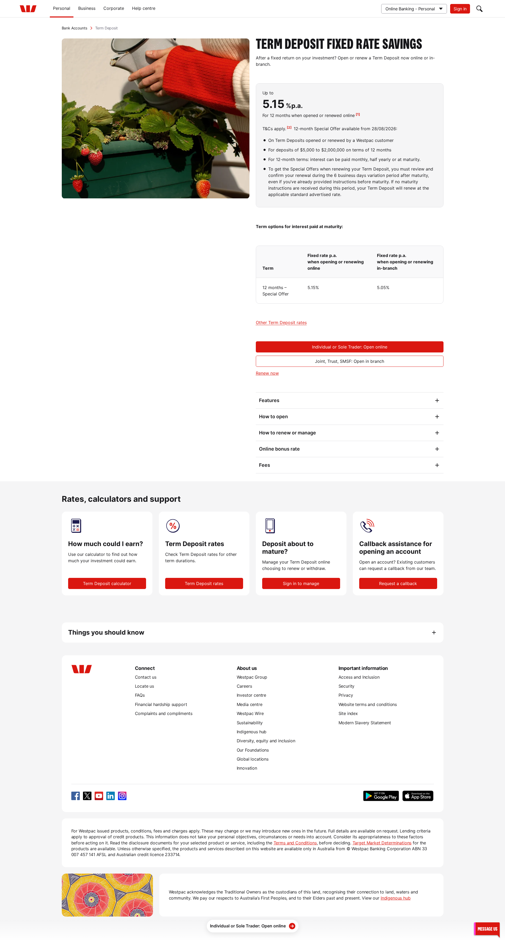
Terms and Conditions (295, 842)
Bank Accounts (74, 28)
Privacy (346, 695)
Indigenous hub (252, 731)
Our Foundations (253, 750)
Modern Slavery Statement (365, 722)
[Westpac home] (28, 8)
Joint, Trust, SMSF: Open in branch (349, 361)
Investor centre (251, 695)
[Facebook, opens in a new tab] (75, 796)
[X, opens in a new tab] (87, 796)
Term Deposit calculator (107, 583)
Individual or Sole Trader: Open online (349, 347)
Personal (61, 8)
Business (86, 8)
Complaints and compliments (163, 713)
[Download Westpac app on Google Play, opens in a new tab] (381, 796)
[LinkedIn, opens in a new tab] (110, 796)
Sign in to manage (301, 583)
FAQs (140, 695)
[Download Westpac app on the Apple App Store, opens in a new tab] (418, 796)
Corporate (113, 8)
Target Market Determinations (382, 842)
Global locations (253, 759)
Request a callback (398, 583)
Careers (244, 686)
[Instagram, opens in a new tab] (122, 796)
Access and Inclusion (359, 677)
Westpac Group (252, 677)
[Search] (479, 8)
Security (347, 686)
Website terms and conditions (368, 704)
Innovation (247, 768)
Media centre (249, 704)
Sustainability (250, 722)
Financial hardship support (161, 704)
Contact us (145, 677)
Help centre (143, 8)
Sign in (460, 8)
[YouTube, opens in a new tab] (99, 796)
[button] (486, 928)
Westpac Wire (250, 713)
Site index (348, 713)
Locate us (144, 686)
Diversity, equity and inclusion (266, 740)
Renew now (267, 373)
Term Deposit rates (204, 583)
